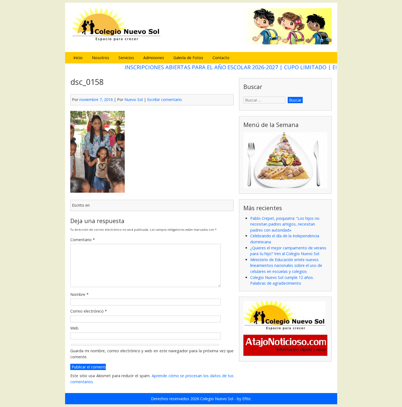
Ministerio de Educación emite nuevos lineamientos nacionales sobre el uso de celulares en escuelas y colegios (286, 265)
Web (74, 328)
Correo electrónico (88, 311)
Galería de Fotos (188, 57)
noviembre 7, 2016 (96, 99)
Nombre (79, 294)
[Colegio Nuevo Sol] (200, 43)
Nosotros (100, 57)
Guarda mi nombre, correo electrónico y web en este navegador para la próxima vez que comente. (152, 353)
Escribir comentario (164, 99)
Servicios (126, 57)
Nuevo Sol (133, 99)
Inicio (78, 57)
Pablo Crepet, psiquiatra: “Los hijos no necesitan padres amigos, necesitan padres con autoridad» (284, 224)
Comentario (82, 239)
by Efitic (244, 398)
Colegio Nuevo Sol (216, 398)
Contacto (220, 57)
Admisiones (153, 57)
